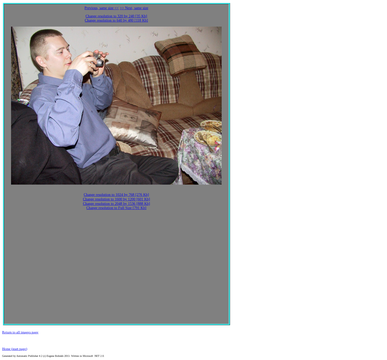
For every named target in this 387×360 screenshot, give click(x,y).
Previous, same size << (102, 8)
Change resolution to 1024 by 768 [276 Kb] (116, 195)
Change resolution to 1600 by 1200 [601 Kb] (116, 199)
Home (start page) (14, 349)
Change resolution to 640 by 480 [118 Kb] (116, 20)
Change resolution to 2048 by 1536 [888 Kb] (116, 204)
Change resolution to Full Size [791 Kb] (116, 208)
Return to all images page (20, 332)
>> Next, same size (134, 8)
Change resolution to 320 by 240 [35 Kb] (116, 16)
